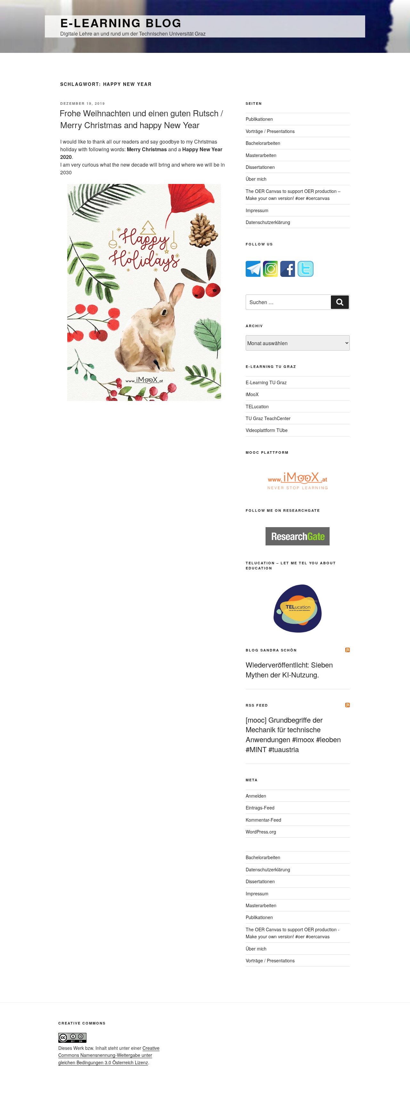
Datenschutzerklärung (268, 222)
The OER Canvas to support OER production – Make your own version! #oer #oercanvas (293, 194)
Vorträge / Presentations (270, 131)
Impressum (257, 210)
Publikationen (259, 119)
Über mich (256, 179)
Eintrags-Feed (260, 807)
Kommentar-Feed (263, 820)
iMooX (252, 394)
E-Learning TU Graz (266, 382)
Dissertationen (260, 167)
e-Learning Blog (121, 22)
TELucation (257, 406)
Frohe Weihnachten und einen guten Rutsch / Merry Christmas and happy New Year (141, 118)
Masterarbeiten (261, 155)
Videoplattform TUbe (267, 430)
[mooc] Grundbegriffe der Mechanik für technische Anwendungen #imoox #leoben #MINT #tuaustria (293, 734)
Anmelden (256, 795)
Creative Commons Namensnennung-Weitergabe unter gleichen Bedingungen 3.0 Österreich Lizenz (109, 1055)
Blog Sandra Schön (271, 650)
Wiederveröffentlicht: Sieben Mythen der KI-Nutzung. (289, 669)
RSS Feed (257, 705)
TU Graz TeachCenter (268, 418)
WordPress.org (261, 831)
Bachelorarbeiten (263, 143)
